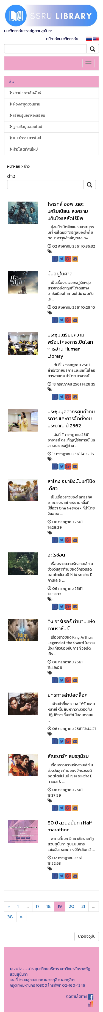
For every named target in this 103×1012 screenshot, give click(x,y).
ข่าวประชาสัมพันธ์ (26, 93)
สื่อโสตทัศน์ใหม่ (25, 149)
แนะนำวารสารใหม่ (26, 138)
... (27, 906)
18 (48, 906)
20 (71, 906)
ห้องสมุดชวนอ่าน (26, 104)
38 (10, 916)
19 (60, 906)
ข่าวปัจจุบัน (86, 936)
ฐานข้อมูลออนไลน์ (27, 127)
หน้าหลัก (13, 166)
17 (38, 906)
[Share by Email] (75, 259)
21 (83, 906)
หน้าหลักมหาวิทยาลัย (62, 39)
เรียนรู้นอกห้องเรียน (28, 115)
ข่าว (11, 82)
